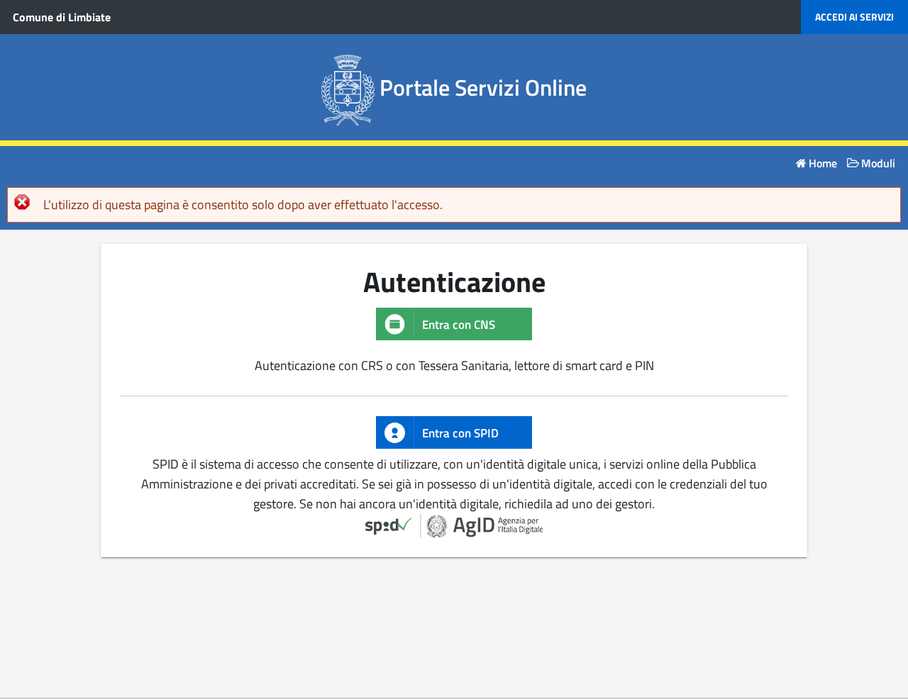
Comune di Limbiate (62, 17)
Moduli (878, 163)
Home (823, 163)
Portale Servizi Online (483, 87)
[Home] (350, 87)
